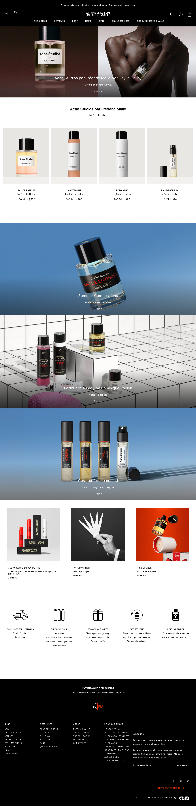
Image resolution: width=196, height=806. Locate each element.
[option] (98, 3)
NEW (7, 729)
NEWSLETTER (11, 753)
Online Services (120, 21)
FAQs (42, 743)
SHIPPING (45, 736)
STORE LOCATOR (13, 739)
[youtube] (181, 780)
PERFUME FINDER (13, 743)
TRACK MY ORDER (49, 729)
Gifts (101, 21)
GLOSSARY (78, 739)
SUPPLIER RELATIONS (115, 760)
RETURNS (44, 732)
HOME (8, 750)
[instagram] (188, 780)
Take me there (59, 645)
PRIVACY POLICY (112, 729)
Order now (12, 578)
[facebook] (174, 780)
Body (75, 21)
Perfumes (59, 21)
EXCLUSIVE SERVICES (15, 732)
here (170, 633)
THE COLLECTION (82, 736)
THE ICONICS (40, 21)
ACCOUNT (45, 739)
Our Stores (79, 743)
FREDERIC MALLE (81, 729)
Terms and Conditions (137, 641)
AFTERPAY (10, 736)
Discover (98, 91)
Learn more (20, 637)
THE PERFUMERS (81, 732)
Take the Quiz (79, 575)
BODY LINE (10, 746)
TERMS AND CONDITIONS (117, 746)
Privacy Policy (159, 758)
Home (88, 21)
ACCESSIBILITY (111, 757)
